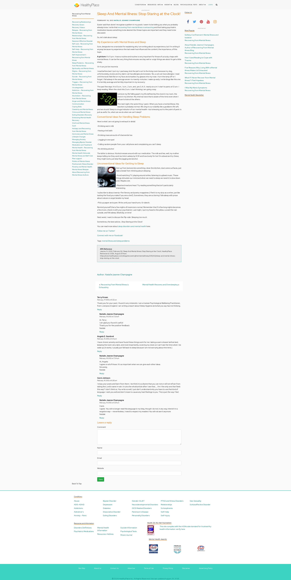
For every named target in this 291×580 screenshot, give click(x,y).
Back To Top (77, 483)
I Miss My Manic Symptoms (196, 87)
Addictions (78, 508)
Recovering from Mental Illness (197, 40)
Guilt (74, 126)
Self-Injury (165, 515)
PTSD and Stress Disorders (172, 501)
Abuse (76, 501)
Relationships (166, 504)
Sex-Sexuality (195, 501)
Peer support (77, 158)
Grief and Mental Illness (81, 123)
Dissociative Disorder (111, 512)
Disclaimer (186, 568)
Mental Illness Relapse (80, 169)
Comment (101, 427)
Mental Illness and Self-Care (82, 156)
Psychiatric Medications (84, 531)
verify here (180, 529)
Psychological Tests (188, 5)
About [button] (201, 5)
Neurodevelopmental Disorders (145, 504)
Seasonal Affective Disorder (82, 41)
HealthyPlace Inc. (126, 578)
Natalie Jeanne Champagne (127, 20)
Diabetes (106, 508)
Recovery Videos (78, 27)
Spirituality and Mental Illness (83, 68)
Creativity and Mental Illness (82, 109)
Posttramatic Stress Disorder (82, 164)
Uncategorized (77, 87)
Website (100, 468)
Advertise (131, 568)
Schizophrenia (167, 508)
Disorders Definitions (83, 528)
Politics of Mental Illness (81, 161)
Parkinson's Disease (140, 512)
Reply (99, 309)
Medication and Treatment (82, 145)
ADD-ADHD (79, 504)
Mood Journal (126, 535)
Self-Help (165, 512)
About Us (97, 568)
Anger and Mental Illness (81, 101)
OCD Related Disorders (142, 508)
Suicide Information (128, 528)
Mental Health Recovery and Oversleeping (160, 284)
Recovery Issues (78, 25)
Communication (78, 104)
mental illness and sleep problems (115, 241)
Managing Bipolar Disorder (82, 142)
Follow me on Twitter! (106, 231)
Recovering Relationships (81, 22)
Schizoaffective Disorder (200, 504)
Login (210, 4)
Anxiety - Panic (80, 515)
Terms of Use (149, 568)
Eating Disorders (110, 515)
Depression (107, 504)
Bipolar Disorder (109, 501)
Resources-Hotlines (105, 534)
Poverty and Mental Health (82, 167)
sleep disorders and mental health (132, 226)
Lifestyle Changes (79, 137)
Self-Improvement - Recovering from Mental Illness (81, 57)
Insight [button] (167, 5)
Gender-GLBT (138, 501)
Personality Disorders (141, 515)
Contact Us (114, 568)
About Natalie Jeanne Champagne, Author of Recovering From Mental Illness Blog (199, 48)
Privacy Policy (168, 568)
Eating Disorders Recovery (82, 115)
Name (99, 448)
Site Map (82, 568)
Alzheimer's (79, 512)
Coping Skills (77, 107)
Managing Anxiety (79, 139)
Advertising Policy (205, 568)
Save (101, 479)
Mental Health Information (103, 529)
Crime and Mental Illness (81, 112)
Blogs (176, 5)
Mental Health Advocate (81, 153)
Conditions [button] (139, 5)
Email (99, 458)
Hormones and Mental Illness (83, 134)
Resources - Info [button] (154, 5)
